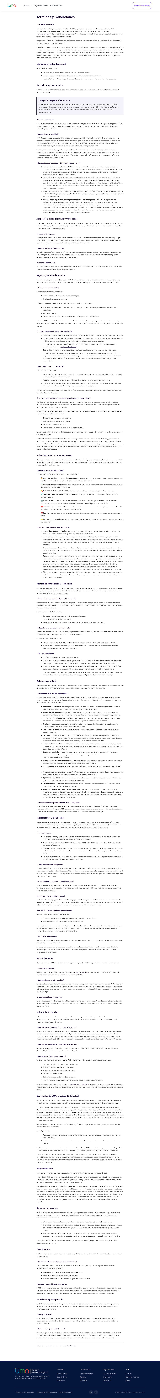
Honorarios (83, 1380)
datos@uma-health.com (80, 1084)
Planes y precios (62, 1374)
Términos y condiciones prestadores (47, 1392)
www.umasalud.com (43, 34)
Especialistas (61, 1380)
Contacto (128, 1374)
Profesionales (56, 5)
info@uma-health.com (68, 347)
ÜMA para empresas (109, 1374)
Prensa (128, 1380)
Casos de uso (107, 1380)
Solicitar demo (107, 1377)
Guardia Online (62, 1377)
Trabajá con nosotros (132, 1377)
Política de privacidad (66, 1392)
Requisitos (83, 1377)
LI (96, 1392)
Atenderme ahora (142, 5)
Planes (26, 5)
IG (91, 1392)
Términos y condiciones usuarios (24, 1392)
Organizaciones (41, 5)
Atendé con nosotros (86, 1374)
